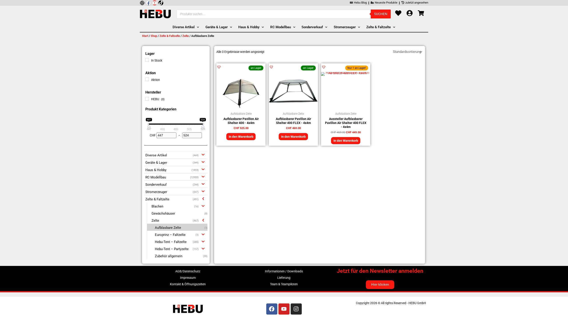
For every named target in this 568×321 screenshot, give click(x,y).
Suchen (380, 14)
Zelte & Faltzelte (170, 36)
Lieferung (283, 277)
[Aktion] (147, 79)
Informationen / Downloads (284, 271)
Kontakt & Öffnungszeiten (188, 284)
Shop (154, 36)
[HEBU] (147, 99)
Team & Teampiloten (284, 284)
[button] (219, 67)
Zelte (185, 36)
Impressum (188, 277)
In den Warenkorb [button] (241, 136)
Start (145, 36)
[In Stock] (147, 60)
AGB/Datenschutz (187, 271)
